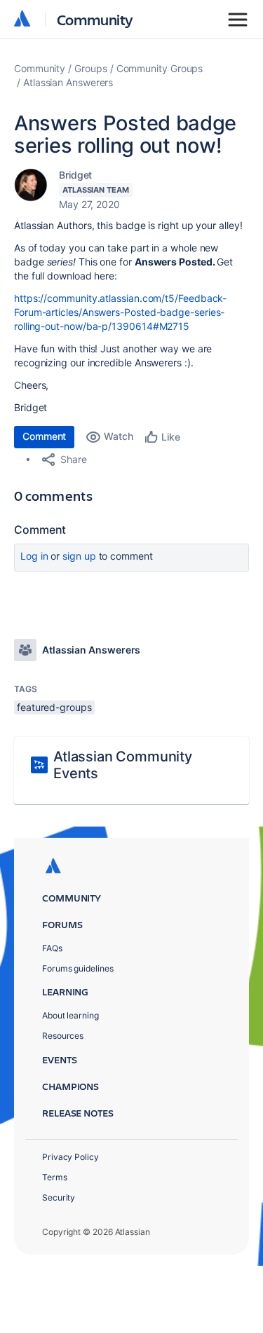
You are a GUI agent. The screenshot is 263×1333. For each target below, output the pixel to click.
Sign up (78, 556)
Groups (90, 68)
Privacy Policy (70, 1157)
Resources (62, 1035)
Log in (34, 556)
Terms (54, 1177)
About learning (70, 1015)
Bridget (75, 175)
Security (58, 1197)
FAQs (52, 948)
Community (95, 19)
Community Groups (159, 68)
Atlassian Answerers (68, 82)
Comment (44, 436)
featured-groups (54, 707)
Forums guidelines (78, 968)
